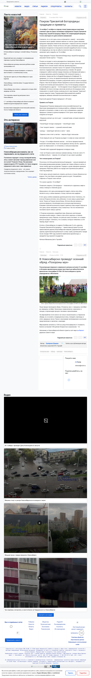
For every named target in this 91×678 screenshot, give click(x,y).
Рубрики (31, 622)
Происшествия (45, 624)
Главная (41, 14)
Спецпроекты (56, 6)
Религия (55, 14)
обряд (53, 351)
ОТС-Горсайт (58, 346)
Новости (18, 6)
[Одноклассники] (80, 245)
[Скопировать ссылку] (85, 245)
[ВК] (76, 245)
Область (31, 627)
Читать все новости (20, 114)
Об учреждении (59, 629)
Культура (55, 252)
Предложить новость (13, 1)
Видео (26, 6)
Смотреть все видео (45, 615)
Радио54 (44, 6)
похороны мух (44, 351)
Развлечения (45, 629)
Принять (70, 673)
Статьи (35, 6)
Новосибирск (68, 351)
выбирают (80, 330)
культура (59, 351)
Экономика (45, 627)
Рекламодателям (59, 624)
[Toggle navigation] (85, 6)
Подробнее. (55, 663)
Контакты (68, 6)
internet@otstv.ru (80, 365)
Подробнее (83, 673)
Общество (45, 622)
